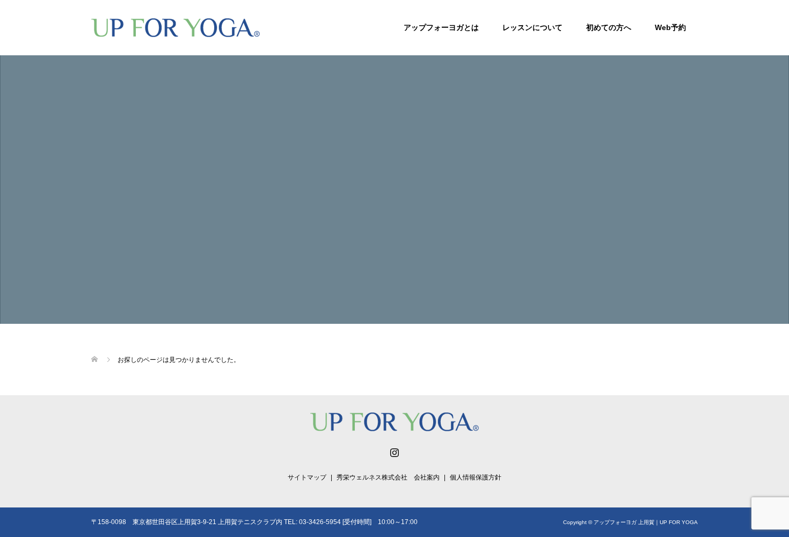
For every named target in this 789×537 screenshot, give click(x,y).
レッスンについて (532, 27)
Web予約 (670, 27)
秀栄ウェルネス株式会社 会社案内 (388, 477)
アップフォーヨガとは (441, 27)
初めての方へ (608, 27)
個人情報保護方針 (475, 477)
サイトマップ (307, 477)
